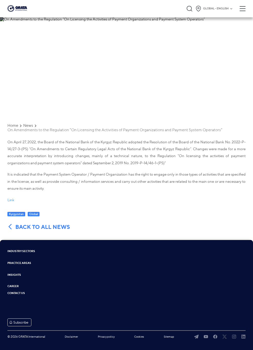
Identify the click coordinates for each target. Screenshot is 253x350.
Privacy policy (106, 336)
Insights (14, 275)
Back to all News (42, 227)
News (28, 125)
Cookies (139, 336)
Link (10, 200)
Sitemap (169, 336)
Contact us (16, 293)
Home (12, 125)
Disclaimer (71, 336)
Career (13, 286)
